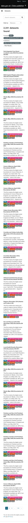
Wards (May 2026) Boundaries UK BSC (13, 119)
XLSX (5, 70)
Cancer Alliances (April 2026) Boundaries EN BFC (12, 484)
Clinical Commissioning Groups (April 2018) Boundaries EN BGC (13, 278)
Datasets (7, 11)
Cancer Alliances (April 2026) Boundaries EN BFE (12, 167)
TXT (20, 68)
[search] (22, 17)
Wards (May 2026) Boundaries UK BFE (13, 392)
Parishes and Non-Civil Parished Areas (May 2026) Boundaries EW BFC (13, 144)
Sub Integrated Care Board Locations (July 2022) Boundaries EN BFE (13, 52)
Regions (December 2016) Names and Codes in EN (13, 302)
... (14, 508)
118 (18, 508)
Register (24, 1)
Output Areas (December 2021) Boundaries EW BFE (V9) (13, 211)
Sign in (19, 1)
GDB (13, 70)
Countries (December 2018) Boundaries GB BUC (12, 256)
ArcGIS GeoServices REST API (15, 66)
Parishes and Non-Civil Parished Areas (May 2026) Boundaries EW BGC (13, 438)
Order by (6, 23)
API (4, 516)
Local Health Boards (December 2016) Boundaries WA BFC (13, 348)
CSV (5, 68)
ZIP (8, 68)
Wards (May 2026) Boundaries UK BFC (13, 370)
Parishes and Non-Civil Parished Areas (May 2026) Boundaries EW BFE (13, 414)
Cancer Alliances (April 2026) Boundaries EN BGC (12, 189)
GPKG (9, 70)
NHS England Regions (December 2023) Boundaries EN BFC (14, 75)
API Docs (10, 516)
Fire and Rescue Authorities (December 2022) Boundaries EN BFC (13, 323)
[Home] (2, 11)
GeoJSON (12, 68)
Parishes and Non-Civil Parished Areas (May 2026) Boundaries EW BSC (13, 461)
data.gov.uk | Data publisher (12, 5)
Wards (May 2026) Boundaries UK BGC (13, 97)
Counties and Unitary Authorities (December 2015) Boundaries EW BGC (13, 233)
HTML (5, 66)
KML (17, 68)
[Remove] (12, 35)
